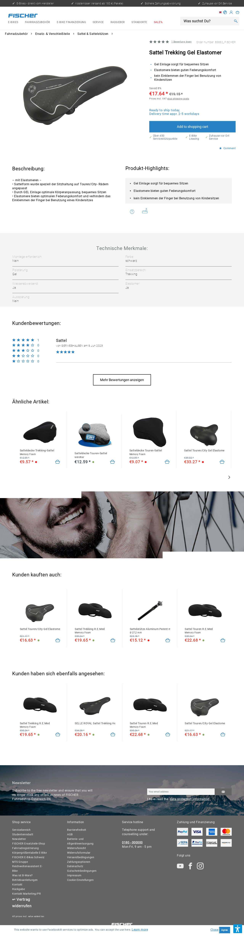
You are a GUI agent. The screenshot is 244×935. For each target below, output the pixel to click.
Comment (229, 148)
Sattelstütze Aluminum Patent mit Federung (150, 630)
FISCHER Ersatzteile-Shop (28, 843)
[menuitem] (13, 22)
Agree (224, 930)
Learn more (140, 929)
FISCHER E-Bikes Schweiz (28, 857)
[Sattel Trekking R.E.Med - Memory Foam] (112, 640)
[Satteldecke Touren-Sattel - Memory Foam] (167, 462)
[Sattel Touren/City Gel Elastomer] (204, 432)
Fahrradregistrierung (25, 848)
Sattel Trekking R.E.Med (90, 630)
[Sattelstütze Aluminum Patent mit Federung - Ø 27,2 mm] (167, 640)
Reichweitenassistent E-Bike (27, 868)
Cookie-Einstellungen (80, 879)
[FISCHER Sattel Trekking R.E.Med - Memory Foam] (95, 610)
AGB (70, 834)
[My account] (231, 12)
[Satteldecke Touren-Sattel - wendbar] (112, 462)
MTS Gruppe (20, 861)
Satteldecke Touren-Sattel (91, 455)
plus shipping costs (178, 98)
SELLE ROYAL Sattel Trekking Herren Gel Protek (95, 723)
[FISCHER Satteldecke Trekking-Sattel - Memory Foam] (40, 432)
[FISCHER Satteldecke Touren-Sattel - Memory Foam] (149, 432)
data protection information (189, 799)
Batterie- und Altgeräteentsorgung (80, 841)
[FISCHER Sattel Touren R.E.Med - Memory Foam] (205, 610)
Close (214, 930)
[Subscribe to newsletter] (223, 791)
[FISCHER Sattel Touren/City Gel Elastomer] (40, 610)
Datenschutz (75, 866)
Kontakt (17, 884)
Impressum (74, 875)
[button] (237, 928)
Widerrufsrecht (76, 848)
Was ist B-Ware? (22, 875)
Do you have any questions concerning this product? (134, 211)
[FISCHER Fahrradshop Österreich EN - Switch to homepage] (23, 16)
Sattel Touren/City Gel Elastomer (204, 450)
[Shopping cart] (237, 12)
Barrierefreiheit (76, 829)
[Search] (235, 21)
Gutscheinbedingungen (81, 870)
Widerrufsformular (79, 852)
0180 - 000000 (132, 842)
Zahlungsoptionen (78, 861)
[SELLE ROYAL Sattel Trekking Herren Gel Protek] (95, 705)
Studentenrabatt (22, 834)
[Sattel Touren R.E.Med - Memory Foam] (222, 640)
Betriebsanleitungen (25, 879)
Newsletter (19, 838)
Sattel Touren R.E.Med (199, 630)
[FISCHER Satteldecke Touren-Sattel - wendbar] (95, 435)
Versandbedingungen (80, 857)
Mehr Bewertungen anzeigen (122, 380)
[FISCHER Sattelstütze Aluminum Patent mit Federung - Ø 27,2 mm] (150, 610)
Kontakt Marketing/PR (26, 893)
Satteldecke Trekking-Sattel (37, 452)
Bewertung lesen (181, 41)
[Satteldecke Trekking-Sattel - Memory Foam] (57, 462)
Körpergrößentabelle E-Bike (29, 852)
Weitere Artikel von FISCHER (146, 211)
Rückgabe (18, 889)
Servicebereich (21, 829)
